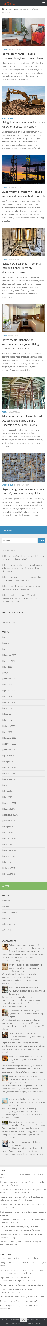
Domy (4, 50)
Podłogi (7, 918)
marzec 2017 (9, 856)
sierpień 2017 (9, 827)
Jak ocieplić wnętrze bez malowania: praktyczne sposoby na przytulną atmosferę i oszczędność (26, 1036)
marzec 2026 (9, 661)
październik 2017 (11, 815)
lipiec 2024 (8, 696)
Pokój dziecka (9, 924)
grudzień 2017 (10, 803)
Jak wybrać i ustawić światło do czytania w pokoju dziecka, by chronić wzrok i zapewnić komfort (26, 1059)
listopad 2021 (9, 750)
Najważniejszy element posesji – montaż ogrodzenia (21, 1285)
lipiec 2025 (8, 685)
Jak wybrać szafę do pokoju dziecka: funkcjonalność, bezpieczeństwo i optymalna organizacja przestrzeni (26, 1079)
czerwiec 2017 (10, 838)
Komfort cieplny (10, 912)
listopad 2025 (9, 679)
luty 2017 (8, 862)
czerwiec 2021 (10, 767)
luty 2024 (8, 720)
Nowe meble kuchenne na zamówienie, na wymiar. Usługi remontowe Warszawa (20, 344)
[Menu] (43, 3)
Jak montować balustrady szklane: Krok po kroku (19, 1258)
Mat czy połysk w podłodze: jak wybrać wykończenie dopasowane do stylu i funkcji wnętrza (25, 1014)
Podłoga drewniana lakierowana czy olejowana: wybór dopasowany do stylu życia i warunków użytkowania (22, 568)
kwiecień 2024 (10, 714)
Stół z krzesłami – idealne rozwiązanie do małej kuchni (22, 1297)
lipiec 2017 (8, 832)
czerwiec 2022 (10, 744)
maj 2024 (8, 708)
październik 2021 (11, 756)
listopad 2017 (9, 809)
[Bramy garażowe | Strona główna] (11, 3)
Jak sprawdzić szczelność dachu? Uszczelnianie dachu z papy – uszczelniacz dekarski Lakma (22, 421)
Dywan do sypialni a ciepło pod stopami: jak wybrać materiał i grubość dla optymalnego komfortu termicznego (26, 968)
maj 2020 (8, 785)
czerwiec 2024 (10, 702)
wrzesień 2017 (10, 821)
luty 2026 (8, 667)
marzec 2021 (9, 773)
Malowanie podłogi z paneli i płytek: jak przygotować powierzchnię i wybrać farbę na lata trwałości (26, 1102)
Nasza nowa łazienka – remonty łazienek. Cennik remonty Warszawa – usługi (21, 268)
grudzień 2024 (10, 690)
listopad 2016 (9, 874)
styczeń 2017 (9, 868)
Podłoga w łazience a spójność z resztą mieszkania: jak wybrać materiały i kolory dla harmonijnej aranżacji (19, 598)
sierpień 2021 (9, 761)
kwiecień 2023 (10, 738)
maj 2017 (8, 844)
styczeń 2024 (9, 726)
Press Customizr (35, 1323)
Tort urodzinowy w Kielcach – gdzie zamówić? (18, 1301)
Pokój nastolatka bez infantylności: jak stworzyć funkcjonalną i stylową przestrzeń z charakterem (26, 991)
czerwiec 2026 (10, 643)
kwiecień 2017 (10, 850)
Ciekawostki (9, 900)
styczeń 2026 (9, 673)
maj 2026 (8, 649)
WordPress (17, 1323)
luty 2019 (8, 797)
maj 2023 (8, 732)
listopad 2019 (9, 791)
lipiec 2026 (8, 637)
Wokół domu (7, 118)
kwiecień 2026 (10, 655)
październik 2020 (11, 779)
